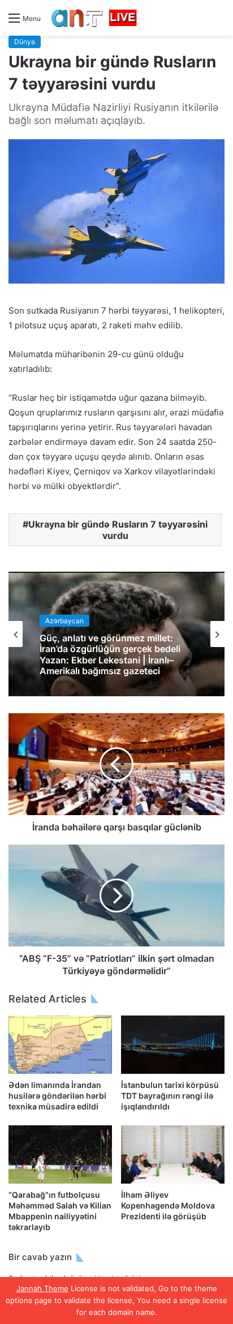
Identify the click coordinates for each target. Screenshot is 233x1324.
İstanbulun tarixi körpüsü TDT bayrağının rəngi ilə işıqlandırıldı (170, 1095)
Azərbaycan (64, 620)
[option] (116, 634)
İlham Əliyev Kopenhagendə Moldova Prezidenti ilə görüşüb (168, 1205)
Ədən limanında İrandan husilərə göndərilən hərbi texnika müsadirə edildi (57, 1095)
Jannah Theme (42, 1288)
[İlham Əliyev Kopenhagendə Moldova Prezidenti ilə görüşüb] (173, 1154)
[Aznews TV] (94, 18)
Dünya (24, 41)
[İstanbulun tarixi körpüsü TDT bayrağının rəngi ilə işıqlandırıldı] (173, 1045)
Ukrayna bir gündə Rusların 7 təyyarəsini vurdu (118, 530)
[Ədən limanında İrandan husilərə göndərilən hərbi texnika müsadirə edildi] (60, 1045)
